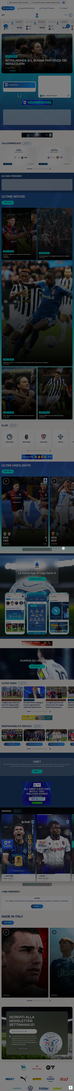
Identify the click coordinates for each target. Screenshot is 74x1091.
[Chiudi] (66, 530)
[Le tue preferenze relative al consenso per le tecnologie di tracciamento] (70, 1087)
